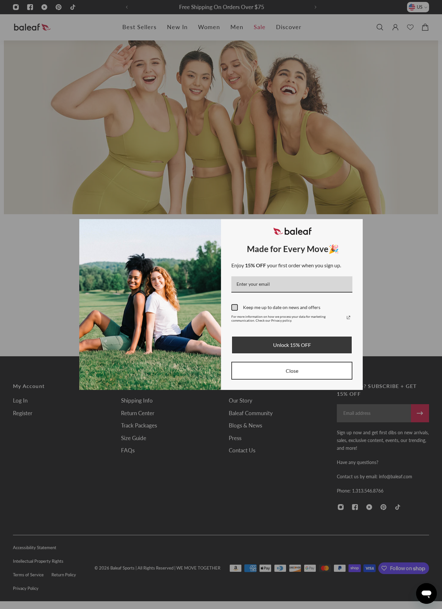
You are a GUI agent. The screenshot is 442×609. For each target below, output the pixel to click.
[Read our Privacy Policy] (348, 317)
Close (292, 371)
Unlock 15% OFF (292, 345)
